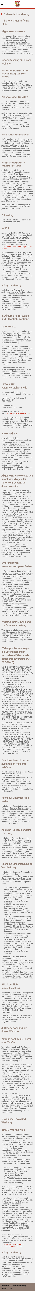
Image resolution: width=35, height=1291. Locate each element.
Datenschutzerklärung (19, 1286)
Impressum (5, 1286)
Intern (11, 1288)
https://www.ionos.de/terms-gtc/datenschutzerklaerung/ (12, 1245)
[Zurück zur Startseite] (17, 4)
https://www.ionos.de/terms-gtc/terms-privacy (16, 247)
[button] (2, 4)
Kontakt (4, 1288)
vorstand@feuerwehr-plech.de (18, 413)
